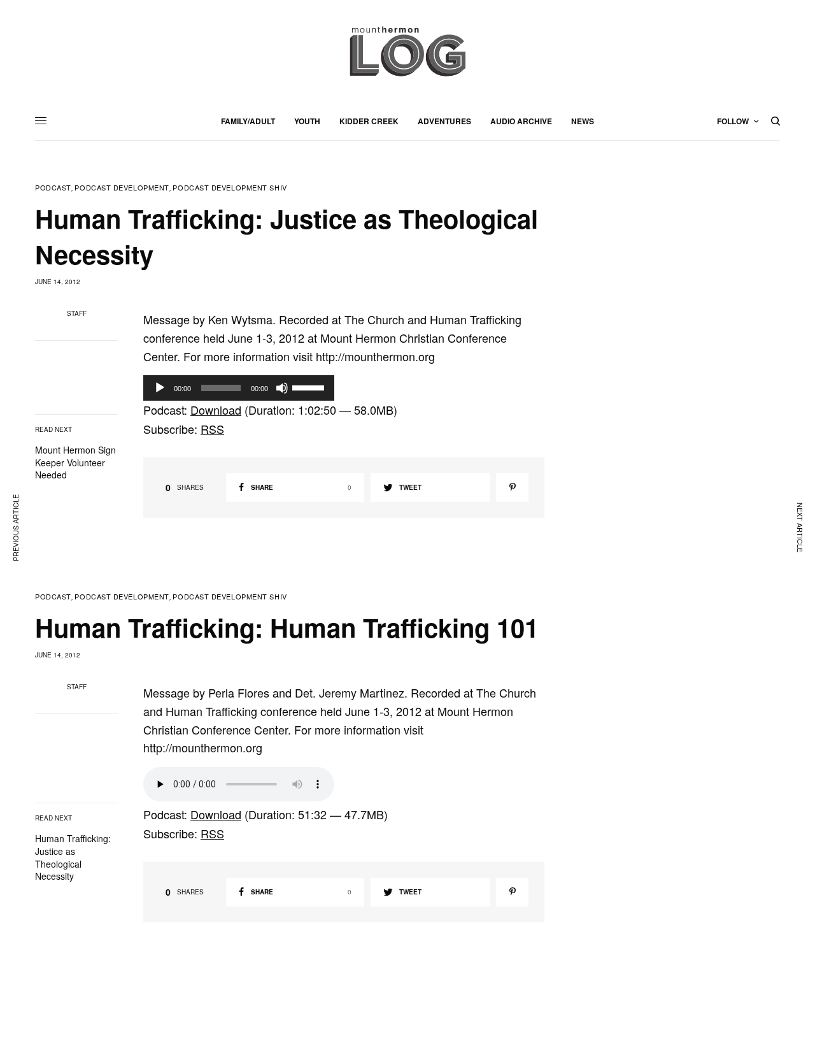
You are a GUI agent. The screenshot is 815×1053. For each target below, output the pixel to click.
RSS (212, 428)
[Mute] (282, 388)
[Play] (159, 388)
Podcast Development (121, 187)
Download (215, 409)
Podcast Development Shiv (230, 187)
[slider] (310, 386)
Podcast (53, 187)
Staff (77, 313)
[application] (238, 388)
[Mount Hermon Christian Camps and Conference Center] (407, 51)
